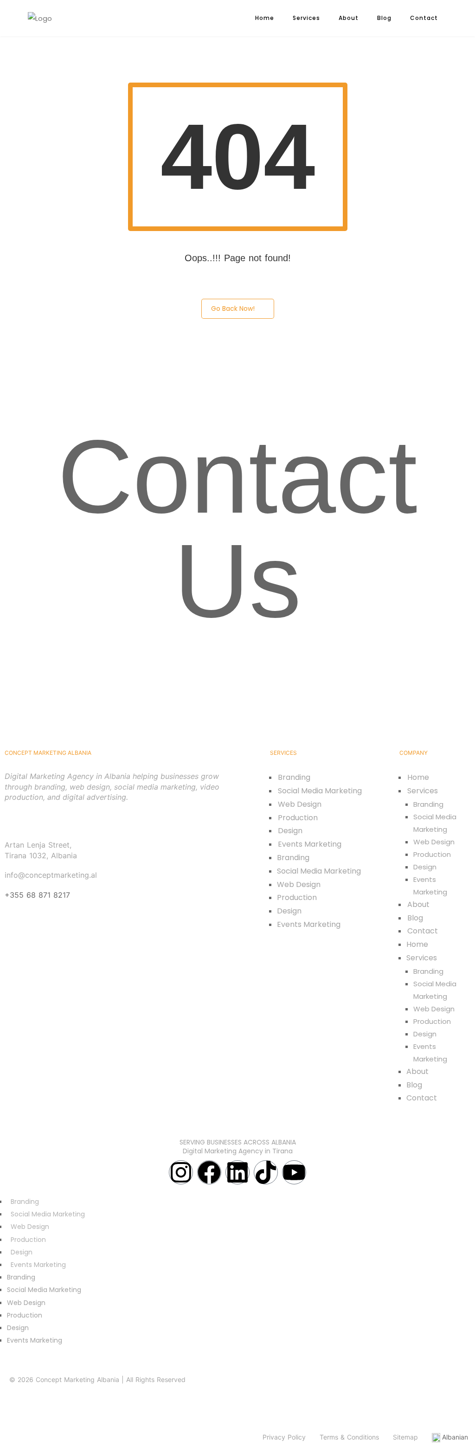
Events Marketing (309, 844)
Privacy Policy (284, 1437)
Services (306, 18)
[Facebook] (209, 1172)
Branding (294, 777)
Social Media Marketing (320, 790)
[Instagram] (181, 1172)
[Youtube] (294, 1172)
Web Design (299, 804)
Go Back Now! (233, 308)
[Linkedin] (237, 1172)
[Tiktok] (266, 1172)
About (349, 18)
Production (298, 817)
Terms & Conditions (349, 1437)
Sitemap (405, 1437)
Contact (424, 18)
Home (264, 18)
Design (290, 830)
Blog (384, 18)
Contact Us (237, 528)
